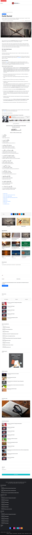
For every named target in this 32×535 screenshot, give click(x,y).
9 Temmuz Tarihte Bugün (10, 457)
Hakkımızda (11, 533)
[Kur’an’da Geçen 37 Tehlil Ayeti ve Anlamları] (26, 235)
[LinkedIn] (15, 214)
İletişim (30, 533)
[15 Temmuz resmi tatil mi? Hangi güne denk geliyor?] (4, 303)
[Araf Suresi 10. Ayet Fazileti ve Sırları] (6, 252)
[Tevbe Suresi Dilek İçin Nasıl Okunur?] (6, 244)
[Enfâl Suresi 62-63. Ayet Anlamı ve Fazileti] (16, 235)
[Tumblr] (17, 214)
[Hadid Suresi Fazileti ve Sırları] (6, 235)
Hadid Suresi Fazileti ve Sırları (6, 238)
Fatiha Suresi (5, 198)
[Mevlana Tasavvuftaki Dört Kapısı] (4, 390)
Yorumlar (26, 299)
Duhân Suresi (5, 193)
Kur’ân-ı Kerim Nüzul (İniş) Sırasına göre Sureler (10, 197)
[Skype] (21, 214)
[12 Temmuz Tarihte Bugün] (4, 315)
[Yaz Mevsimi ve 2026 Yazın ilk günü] (4, 439)
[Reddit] (19, 214)
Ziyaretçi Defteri (27, 533)
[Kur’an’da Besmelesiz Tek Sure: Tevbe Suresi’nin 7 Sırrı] (16, 244)
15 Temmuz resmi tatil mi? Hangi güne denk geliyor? (14, 302)
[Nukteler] (16, 3)
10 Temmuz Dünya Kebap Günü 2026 (12, 317)
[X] (13, 214)
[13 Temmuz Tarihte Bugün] (4, 311)
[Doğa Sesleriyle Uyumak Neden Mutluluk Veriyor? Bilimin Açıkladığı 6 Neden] (4, 451)
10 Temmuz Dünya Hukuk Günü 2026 (12, 453)
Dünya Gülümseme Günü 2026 (11, 377)
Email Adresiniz (4, 469)
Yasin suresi (5, 202)
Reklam (23, 533)
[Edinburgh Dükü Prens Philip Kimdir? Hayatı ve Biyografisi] (4, 382)
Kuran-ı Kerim (7, 12)
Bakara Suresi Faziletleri (7, 201)
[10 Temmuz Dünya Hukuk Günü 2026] (4, 454)
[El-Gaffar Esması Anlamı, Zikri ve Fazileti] (4, 374)
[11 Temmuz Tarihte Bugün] (4, 447)
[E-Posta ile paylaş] (23, 214)
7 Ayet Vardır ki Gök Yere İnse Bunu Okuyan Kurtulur (11, 416)
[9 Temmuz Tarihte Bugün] (4, 458)
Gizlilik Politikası (15, 533)
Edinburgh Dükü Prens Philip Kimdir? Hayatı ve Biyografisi (15, 381)
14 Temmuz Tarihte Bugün (10, 306)
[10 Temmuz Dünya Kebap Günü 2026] (4, 318)
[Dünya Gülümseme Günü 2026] (4, 378)
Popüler (16, 299)
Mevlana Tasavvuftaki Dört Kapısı (12, 388)
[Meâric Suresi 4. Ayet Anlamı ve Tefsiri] (26, 244)
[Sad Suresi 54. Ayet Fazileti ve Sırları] (16, 252)
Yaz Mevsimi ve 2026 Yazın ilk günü (12, 438)
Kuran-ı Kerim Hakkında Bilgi (7, 196)
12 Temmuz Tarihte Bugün (10, 313)
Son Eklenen (6, 299)
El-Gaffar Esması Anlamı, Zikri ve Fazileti (13, 373)
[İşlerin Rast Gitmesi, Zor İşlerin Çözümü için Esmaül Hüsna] (4, 386)
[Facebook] (11, 214)
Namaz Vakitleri (20, 533)
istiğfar (5, 110)
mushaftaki (19, 57)
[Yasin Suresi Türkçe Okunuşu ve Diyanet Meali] (26, 252)
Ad (2, 275)
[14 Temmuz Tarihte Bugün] (4, 307)
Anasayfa (3, 12)
